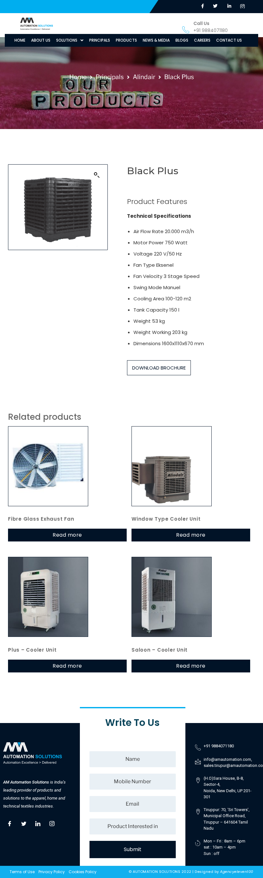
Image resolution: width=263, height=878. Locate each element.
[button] (70, 40)
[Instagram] (52, 823)
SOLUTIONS (66, 40)
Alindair (144, 77)
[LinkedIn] (38, 823)
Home (78, 77)
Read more (67, 535)
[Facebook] (9, 823)
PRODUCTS (126, 40)
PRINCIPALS (99, 40)
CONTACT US (229, 40)
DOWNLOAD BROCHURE (159, 367)
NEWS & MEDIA (156, 40)
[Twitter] (24, 823)
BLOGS (181, 40)
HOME (19, 40)
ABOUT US (40, 40)
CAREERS (202, 40)
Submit (132, 849)
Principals (110, 77)
